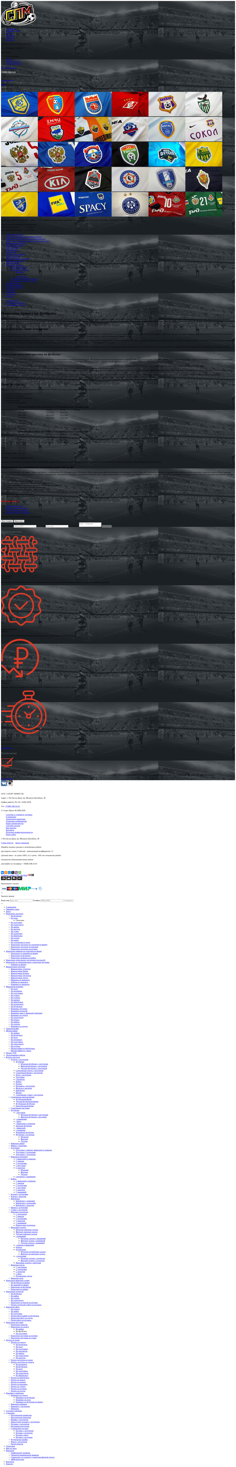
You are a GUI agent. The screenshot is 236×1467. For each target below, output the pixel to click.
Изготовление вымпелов (21, 1415)
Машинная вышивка (14, 246)
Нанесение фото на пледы (22, 1318)
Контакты (10, 40)
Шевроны (15, 1409)
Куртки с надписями (19, 1194)
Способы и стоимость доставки (19, 815)
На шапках (15, 1000)
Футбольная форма (24, 1099)
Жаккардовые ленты (19, 978)
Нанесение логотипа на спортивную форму (29, 945)
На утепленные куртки (20, 942)
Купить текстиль (13, 257)
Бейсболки (20, 1090)
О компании (11, 29)
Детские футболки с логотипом (34, 1068)
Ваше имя (41, 526)
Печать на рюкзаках (19, 1384)
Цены (8, 33)
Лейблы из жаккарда (19, 982)
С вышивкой (21, 1192)
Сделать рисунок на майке (17, 510)
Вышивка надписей (19, 1011)
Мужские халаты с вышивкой (33, 1238)
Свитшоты (20, 1079)
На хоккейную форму (20, 1285)
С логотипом (21, 1214)
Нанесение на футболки (21, 1287)
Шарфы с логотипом (19, 1420)
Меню (3, 84)
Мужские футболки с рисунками (34, 1115)
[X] (12, 872)
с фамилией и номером (25, 1124)
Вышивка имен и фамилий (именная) (26, 1013)
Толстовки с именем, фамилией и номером (34, 1150)
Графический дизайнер (20, 1453)
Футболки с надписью (25, 1135)
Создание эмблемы (14, 288)
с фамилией (21, 1128)
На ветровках (16, 991)
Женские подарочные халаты (33, 1254)
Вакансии (10, 38)
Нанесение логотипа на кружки (24, 949)
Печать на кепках (18, 1380)
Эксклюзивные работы (15, 254)
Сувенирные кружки (19, 1428)
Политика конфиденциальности (19, 832)
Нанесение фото (13, 263)
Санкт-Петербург (13, 61)
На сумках (15, 995)
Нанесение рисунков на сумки (23, 281)
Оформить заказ (12, 31)
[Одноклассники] (5, 872)
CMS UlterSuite (21, 875)
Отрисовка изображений (16, 821)
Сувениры (10, 35)
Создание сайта (8, 875)
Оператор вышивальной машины (25, 1455)
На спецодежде (17, 1018)
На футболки (16, 916)
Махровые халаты (18, 1227)
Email (3, 526)
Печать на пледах (18, 1391)
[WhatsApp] (19, 872)
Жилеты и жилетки (24, 1088)
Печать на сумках (18, 1386)
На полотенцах (17, 1004)
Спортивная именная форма (22, 1097)
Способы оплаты (13, 826)
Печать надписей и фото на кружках (26, 1305)
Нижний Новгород (14, 64)
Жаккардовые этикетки (20, 969)
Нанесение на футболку (21, 956)
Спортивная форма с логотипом (29, 1073)
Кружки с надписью (24, 1433)
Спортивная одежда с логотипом (29, 1071)
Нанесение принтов (19, 268)
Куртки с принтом (18, 1196)
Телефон (9, 526)
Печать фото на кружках (21, 1320)
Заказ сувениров (22, 843)
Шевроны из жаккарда (20, 980)
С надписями (21, 1163)
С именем (20, 1161)
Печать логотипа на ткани (22, 1360)
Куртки (19, 1084)
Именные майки (18, 1143)
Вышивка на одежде (19, 1015)
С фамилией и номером (26, 1159)
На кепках (15, 1020)
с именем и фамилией (25, 1245)
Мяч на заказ (11, 294)
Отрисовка (10, 292)
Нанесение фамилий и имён (18, 259)
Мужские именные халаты (27, 1230)
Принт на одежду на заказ (17, 508)
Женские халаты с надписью (33, 1261)
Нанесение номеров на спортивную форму (24, 237)
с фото (18, 1121)
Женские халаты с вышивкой (33, 1241)
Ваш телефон (7, 521)
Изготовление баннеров (21, 1417)
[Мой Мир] (9, 872)
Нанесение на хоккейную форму (24, 953)
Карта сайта (11, 834)
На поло (14, 918)
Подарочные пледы (24, 1276)
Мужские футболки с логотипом (34, 1064)
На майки (20, 272)
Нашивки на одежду (19, 1395)
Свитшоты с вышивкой (25, 1177)
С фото (19, 1274)
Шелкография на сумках (21, 1051)
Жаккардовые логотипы (21, 976)
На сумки (15, 931)
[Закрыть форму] (2, 892)
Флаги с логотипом (19, 1442)
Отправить (107, 526)
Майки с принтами (19, 1146)
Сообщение (74, 526)
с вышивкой (21, 1236)
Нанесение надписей (14, 261)
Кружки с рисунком (24, 1437)
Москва (9, 59)
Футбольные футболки (25, 1104)
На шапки (15, 927)
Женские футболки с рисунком (34, 1117)
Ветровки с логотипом (25, 1086)
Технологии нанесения (15, 819)
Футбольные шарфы (19, 1440)
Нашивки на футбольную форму (29, 1402)
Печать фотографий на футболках (25, 1316)
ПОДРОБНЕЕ (7, 748)
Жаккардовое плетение (15, 243)
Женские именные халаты (27, 1232)
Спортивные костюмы (20, 1108)
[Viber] (16, 872)
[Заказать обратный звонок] (2, 903)
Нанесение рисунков (14, 265)
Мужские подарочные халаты (33, 1252)
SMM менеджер (17, 1459)
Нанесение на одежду (20, 270)
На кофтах (20, 1353)
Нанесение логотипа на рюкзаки (24, 947)
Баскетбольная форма (25, 1106)
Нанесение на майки (19, 1289)
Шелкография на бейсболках (23, 1048)
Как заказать (11, 828)
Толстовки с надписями (26, 1152)
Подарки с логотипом (20, 1424)
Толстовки (20, 1077)
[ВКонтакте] (2, 872)
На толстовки (21, 276)
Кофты (18, 1082)
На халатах (15, 1024)
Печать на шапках (18, 1382)
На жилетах (21, 1358)
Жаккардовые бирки (19, 971)
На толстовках (17, 993)
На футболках (16, 1006)
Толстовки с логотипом (26, 1154)
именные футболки (24, 1126)
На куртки (15, 938)
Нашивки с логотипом (20, 1406)
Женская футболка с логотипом (34, 1066)
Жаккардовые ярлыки (20, 973)
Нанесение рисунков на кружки (24, 279)
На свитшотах (22, 1351)
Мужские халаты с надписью (33, 1258)
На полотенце (16, 934)
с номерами (20, 1130)
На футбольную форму (20, 1283)
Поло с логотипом (23, 1075)
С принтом (20, 1168)
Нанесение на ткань (14, 506)
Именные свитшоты (19, 1157)
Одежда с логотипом (19, 1059)
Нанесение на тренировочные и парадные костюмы (27, 241)
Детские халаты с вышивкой (33, 1243)
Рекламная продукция (20, 1426)
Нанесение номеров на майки (23, 958)
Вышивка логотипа (19, 1009)
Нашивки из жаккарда (20, 984)
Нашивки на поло (23, 1400)
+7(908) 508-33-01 (8, 72)
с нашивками (21, 1119)
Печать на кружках (19, 1389)
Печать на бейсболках (20, 1378)
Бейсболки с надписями (26, 1203)
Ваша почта (19, 521)
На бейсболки (16, 936)
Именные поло (17, 1278)
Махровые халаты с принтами (28, 1263)
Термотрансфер (12, 248)
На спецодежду (17, 925)
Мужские (25, 1137)
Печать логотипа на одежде (22, 1362)
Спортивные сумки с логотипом (29, 1095)
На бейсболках (17, 1002)
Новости (9, 296)
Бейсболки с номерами (25, 1201)
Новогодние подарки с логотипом (25, 1422)
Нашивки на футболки (25, 1398)
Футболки (20, 1062)
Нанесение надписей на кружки (24, 1303)
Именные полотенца (19, 1212)
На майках (15, 1022)
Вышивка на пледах (19, 1026)
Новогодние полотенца (25, 1225)
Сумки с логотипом (19, 1210)
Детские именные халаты (26, 1234)
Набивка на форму (18, 964)
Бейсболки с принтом (25, 1205)
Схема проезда (7, 80)
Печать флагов (17, 1444)
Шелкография (11, 250)
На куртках (15, 998)
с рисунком (20, 1113)
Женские (24, 1139)
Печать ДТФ (11, 252)
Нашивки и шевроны (15, 285)
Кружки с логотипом (24, 1431)
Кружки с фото (22, 1435)
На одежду (15, 1309)
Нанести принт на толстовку (18, 513)
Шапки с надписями (19, 1208)
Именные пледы (18, 1265)
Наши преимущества (14, 823)
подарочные (21, 1250)
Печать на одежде (18, 1342)
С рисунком (21, 1166)
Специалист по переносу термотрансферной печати (32, 1457)
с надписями (21, 1256)
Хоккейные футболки (25, 1132)
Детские (24, 1141)
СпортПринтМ (12, 301)
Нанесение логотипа (14, 234)
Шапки (19, 1093)
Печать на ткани (13, 283)
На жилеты (15, 929)
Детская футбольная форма (27, 1101)
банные (19, 1247)
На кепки (15, 940)
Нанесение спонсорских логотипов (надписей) (25, 239)
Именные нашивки (19, 1404)
